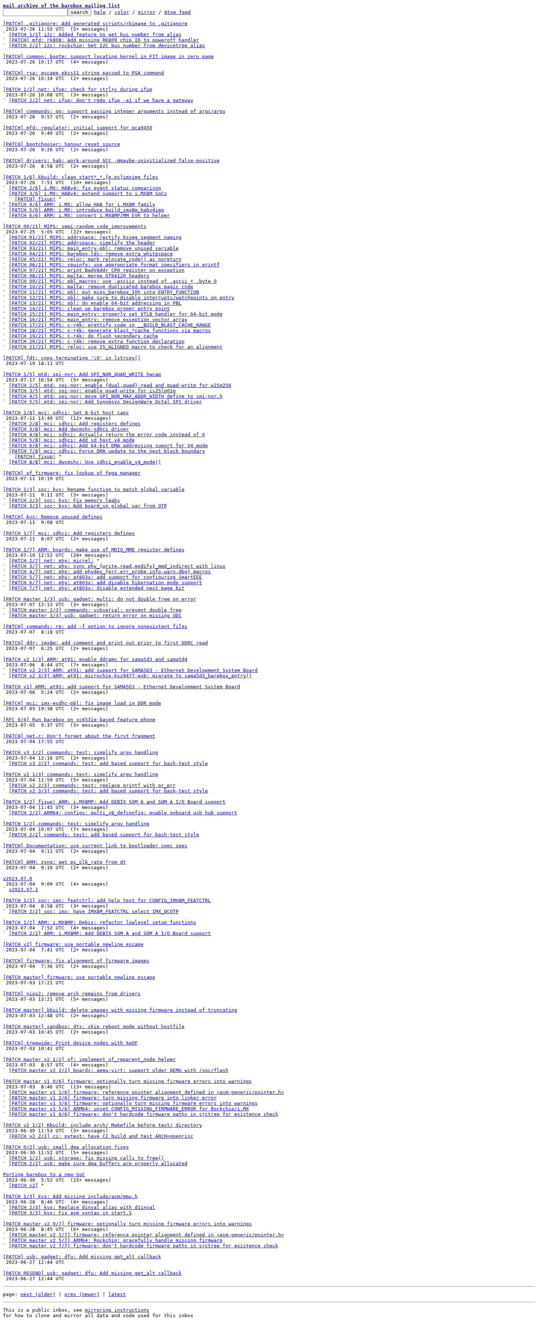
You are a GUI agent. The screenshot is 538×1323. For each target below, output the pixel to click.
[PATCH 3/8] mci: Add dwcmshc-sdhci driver (69, 429)
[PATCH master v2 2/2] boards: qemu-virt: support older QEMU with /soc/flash (118, 1070)
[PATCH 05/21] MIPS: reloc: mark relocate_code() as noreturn (95, 259)
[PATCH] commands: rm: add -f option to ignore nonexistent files (95, 626)
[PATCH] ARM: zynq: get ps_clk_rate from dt (64, 862)
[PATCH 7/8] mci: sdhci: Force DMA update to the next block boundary (107, 451)
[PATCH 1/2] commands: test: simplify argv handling (76, 823)
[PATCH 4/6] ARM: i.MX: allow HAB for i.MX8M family (82, 204)
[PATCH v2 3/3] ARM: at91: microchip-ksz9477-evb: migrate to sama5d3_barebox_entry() (130, 675)
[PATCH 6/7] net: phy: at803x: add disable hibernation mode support (105, 582)
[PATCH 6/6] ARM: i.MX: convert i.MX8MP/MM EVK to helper (89, 215)
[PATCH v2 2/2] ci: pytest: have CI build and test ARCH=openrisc (101, 1136)
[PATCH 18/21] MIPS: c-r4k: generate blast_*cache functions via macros (110, 330)
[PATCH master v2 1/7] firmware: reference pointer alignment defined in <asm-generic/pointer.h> (146, 1235)
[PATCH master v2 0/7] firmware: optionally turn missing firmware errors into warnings (127, 1224)
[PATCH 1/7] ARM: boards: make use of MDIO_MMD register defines (93, 549)
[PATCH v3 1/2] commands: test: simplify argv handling (80, 752)
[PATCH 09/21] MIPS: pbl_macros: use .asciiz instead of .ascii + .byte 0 (113, 281)
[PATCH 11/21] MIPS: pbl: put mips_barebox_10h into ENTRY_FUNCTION (104, 292)
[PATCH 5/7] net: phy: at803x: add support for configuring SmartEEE (105, 577)
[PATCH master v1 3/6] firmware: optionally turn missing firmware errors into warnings (133, 1103)
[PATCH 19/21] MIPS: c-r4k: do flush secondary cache (83, 336)
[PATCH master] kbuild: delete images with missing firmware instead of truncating (120, 1010)
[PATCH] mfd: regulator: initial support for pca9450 (77, 127)
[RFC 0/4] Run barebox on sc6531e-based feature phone (79, 719)
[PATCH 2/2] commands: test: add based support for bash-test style (104, 834)
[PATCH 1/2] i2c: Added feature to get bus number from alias (95, 34)
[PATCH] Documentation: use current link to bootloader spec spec (95, 845)
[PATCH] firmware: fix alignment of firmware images (76, 960)
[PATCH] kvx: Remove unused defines (52, 517)
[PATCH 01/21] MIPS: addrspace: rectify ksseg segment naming (95, 237)
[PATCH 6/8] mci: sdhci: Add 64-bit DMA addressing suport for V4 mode (108, 445)
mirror (147, 12)
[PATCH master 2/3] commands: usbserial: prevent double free (95, 610)
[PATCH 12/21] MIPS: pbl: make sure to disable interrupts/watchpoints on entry (121, 297)
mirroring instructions (117, 1310)
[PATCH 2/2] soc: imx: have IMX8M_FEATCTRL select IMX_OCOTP (94, 911)
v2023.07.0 (17, 878)
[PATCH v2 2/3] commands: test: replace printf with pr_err (92, 785)
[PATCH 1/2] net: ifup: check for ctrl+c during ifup (77, 89)
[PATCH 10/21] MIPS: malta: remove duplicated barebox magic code (101, 286)
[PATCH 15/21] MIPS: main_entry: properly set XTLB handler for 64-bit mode (116, 314)
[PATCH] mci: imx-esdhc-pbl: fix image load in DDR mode (82, 703)
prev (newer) (82, 1294)
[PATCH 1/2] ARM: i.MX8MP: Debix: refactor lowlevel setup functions (99, 922)
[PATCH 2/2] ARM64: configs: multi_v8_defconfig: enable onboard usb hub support (123, 813)
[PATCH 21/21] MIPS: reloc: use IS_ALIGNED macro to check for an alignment (116, 347)
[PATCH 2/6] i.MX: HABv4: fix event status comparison (85, 188)
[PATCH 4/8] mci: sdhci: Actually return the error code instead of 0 (107, 434)
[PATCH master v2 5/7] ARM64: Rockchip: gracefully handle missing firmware (116, 1240)
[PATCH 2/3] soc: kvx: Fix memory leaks (64, 500)
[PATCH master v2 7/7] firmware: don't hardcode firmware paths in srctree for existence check (143, 1245)
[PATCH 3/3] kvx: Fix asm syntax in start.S (70, 1213)
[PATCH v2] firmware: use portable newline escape (73, 944)
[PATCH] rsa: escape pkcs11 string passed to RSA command (83, 73)
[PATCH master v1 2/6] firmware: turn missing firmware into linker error (113, 1097)
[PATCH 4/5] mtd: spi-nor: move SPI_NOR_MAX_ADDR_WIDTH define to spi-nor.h (116, 396)
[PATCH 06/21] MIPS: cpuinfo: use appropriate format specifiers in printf (114, 264)
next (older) (38, 1294)
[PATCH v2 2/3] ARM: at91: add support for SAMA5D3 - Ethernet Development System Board (133, 670)
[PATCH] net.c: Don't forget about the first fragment (79, 736)
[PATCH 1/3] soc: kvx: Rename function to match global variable (93, 489)
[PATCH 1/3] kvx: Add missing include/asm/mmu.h (70, 1196)
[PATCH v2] (23, 1185)
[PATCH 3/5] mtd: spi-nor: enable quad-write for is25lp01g (92, 391)
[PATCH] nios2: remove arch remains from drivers (72, 993)
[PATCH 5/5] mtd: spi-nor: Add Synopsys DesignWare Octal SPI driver (105, 401)
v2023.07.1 (23, 889)
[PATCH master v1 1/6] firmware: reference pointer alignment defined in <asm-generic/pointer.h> (146, 1092)
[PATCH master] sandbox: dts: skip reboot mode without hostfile (93, 1026)
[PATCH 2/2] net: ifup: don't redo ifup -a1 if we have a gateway (101, 100)
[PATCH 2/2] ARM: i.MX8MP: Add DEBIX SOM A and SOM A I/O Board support (110, 933)
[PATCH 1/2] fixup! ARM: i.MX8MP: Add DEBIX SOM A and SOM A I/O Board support (114, 802)
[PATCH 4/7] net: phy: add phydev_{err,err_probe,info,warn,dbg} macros (110, 571)
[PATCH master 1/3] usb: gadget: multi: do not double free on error (99, 599)
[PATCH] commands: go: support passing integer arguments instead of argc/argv (114, 111)
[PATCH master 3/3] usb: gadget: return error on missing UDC (95, 615)
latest (117, 1294)
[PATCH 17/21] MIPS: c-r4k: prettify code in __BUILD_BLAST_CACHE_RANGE (110, 325)
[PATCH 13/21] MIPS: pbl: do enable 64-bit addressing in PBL (95, 303)
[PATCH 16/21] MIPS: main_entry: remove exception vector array (98, 319)
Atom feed (177, 12)
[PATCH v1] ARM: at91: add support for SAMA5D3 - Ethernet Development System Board (121, 686)
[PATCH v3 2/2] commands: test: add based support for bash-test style (108, 763)
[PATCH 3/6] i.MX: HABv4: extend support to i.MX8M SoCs (88, 193)
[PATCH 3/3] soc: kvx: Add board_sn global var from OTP (88, 506)
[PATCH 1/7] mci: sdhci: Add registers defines (69, 533)
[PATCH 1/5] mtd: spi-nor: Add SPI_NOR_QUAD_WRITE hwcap (82, 374)
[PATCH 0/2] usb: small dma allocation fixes (66, 1147)
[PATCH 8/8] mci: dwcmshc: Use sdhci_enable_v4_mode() (85, 462)
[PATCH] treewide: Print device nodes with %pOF (70, 1043)
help (100, 12)
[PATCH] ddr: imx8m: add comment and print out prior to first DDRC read (105, 643)
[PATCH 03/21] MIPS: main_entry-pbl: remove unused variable (94, 248)
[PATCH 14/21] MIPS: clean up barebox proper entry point (89, 308)
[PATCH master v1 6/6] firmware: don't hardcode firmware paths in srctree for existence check (143, 1114)
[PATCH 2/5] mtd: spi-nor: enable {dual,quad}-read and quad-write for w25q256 (120, 385)
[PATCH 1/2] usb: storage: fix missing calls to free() (86, 1158)
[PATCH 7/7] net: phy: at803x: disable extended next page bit (96, 588)
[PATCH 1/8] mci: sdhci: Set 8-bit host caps (66, 412)
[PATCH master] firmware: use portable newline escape (79, 977)
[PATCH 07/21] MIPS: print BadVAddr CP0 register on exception (96, 270)
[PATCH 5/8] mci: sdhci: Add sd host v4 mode (72, 440)
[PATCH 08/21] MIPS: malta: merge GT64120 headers (79, 275)
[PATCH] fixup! (35, 199)
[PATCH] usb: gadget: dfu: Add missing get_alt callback (82, 1256)
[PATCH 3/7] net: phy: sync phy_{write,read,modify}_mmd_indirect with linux (117, 566)
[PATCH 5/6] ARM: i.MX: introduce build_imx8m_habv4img (86, 210)
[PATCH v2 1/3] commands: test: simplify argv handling (80, 774)
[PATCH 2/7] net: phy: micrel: (51, 560)
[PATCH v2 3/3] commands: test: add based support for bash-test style (108, 791)
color (122, 12)
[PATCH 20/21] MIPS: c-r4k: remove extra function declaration (96, 341)
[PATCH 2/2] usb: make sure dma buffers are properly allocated (98, 1163)
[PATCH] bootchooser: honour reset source (61, 144)
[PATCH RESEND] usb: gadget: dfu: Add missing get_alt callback (92, 1273)
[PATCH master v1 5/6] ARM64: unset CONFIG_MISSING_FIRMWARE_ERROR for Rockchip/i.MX (129, 1108)
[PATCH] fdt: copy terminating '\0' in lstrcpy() (72, 358)
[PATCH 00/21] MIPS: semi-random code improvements (74, 226)
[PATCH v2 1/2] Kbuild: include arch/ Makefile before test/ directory (102, 1125)
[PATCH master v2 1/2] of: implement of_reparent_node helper (89, 1059)
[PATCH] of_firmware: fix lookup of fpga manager (72, 473)
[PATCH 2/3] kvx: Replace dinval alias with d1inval (82, 1207)
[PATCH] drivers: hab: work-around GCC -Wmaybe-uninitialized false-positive (111, 160)
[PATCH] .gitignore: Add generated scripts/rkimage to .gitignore (95, 23)
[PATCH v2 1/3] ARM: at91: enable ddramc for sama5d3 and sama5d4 (95, 659)
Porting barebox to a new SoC (44, 1174)
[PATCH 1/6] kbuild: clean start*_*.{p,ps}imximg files (80, 177)
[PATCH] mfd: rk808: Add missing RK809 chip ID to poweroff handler (104, 40)
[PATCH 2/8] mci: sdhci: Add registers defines (75, 423)
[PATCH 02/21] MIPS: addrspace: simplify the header (82, 243)
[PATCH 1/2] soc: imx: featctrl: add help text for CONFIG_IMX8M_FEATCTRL (107, 900)
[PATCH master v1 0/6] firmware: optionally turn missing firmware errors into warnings (127, 1081)
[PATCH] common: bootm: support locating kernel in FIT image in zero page (108, 56)
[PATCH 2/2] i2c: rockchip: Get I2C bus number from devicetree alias (107, 45)
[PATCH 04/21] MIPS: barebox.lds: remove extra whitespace (91, 253)
